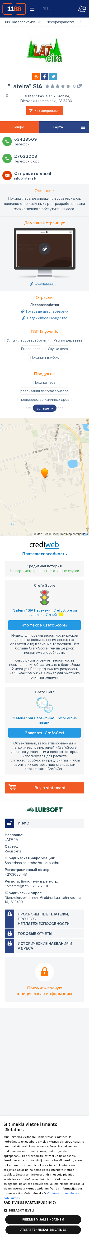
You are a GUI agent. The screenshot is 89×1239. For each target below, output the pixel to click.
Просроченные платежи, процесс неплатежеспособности (44, 919)
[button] (44, 1202)
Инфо (19, 127)
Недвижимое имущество (47, 318)
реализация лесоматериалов (44, 391)
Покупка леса (44, 382)
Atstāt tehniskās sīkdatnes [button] (43, 1230)
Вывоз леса (30, 349)
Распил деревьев (68, 340)
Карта (58, 127)
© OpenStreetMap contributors (68, 534)
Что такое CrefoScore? (44, 625)
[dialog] (44, 1177)
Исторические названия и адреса (45, 946)
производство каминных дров (44, 399)
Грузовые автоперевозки (47, 311)
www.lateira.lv (45, 284)
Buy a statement (50, 787)
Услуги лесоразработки (26, 340)
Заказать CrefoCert (44, 732)
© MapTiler (41, 534)
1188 (14, 9)
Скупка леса (58, 349)
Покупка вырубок (44, 357)
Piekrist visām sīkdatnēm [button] (43, 1219)
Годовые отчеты (35, 933)
